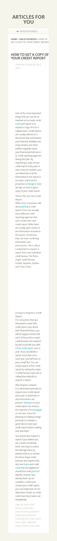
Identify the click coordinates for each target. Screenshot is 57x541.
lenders (25, 525)
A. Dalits (28, 64)
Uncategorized (28, 39)
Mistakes (28, 402)
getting (24, 206)
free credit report (25, 348)
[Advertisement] (35, 90)
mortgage (37, 409)
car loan (24, 504)
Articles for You (28, 19)
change (30, 183)
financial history (22, 511)
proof (34, 471)
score (18, 123)
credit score (28, 508)
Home (14, 39)
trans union (35, 525)
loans (26, 464)
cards (17, 467)
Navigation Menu (28, 31)
